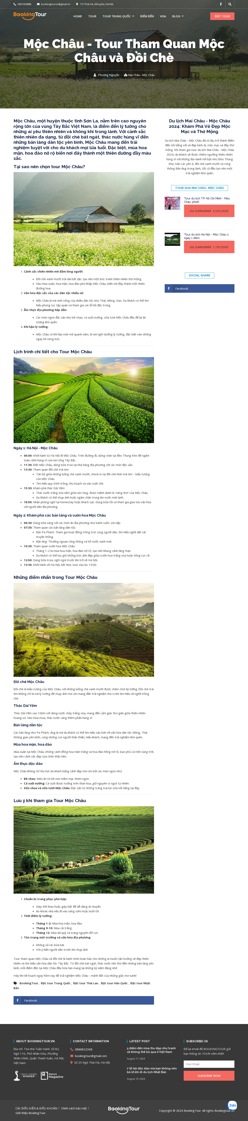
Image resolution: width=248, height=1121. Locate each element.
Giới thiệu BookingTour (31, 1113)
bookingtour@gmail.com (90, 1056)
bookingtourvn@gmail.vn (55, 4)
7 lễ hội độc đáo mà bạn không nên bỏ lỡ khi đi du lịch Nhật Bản (152, 1070)
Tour (92, 16)
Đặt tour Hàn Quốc (114, 983)
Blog (176, 16)
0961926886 (24, 4)
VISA (163, 16)
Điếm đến (147, 16)
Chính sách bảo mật (74, 1108)
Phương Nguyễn (108, 75)
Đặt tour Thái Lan (85, 983)
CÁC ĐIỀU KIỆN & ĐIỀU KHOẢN (36, 1108)
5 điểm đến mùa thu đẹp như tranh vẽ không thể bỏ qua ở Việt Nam (151, 1050)
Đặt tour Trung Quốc (56, 983)
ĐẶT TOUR (222, 16)
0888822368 (83, 1049)
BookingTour (29, 983)
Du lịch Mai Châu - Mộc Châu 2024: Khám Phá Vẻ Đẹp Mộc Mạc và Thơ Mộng (199, 126)
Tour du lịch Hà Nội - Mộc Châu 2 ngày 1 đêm (206, 236)
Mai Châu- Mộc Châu (141, 75)
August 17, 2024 (136, 1058)
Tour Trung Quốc (116, 16)
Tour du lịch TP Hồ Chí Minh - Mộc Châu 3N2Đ (207, 200)
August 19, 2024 (136, 1078)
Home (77, 16)
